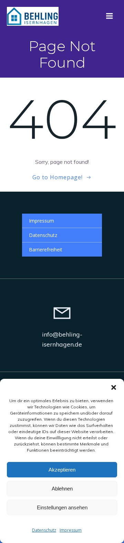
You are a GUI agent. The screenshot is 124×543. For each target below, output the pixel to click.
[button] (113, 387)
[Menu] (109, 16)
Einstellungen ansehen (62, 507)
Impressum (71, 530)
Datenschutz (44, 530)
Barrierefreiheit (45, 249)
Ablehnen (62, 488)
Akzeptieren (62, 470)
